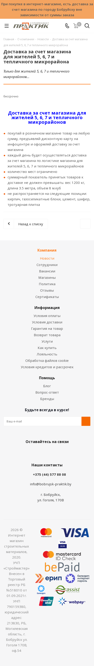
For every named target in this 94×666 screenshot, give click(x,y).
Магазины (47, 277)
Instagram (51, 452)
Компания (47, 250)
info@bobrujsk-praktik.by (50, 484)
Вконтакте (28, 452)
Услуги (47, 341)
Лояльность (47, 354)
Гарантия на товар (47, 328)
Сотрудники (47, 264)
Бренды (47, 398)
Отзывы (47, 290)
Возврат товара (47, 335)
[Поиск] (87, 26)
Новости (47, 258)
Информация (47, 307)
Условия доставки (47, 322)
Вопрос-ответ (47, 392)
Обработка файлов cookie (47, 360)
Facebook (40, 452)
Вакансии (47, 271)
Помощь (47, 377)
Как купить (47, 347)
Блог (47, 386)
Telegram (63, 452)
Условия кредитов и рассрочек (47, 367)
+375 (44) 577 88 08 (49, 474)
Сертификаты (47, 296)
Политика (47, 284)
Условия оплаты (47, 315)
